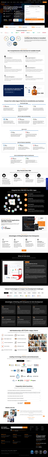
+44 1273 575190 (3, 437)
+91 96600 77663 (44, 0)
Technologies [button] (32, 2)
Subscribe (24, 427)
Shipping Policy (15, 450)
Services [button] (8, 2)
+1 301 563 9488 (39, 0)
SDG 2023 (42, 429)
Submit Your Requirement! (34, 19)
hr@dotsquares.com (38, 445)
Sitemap (37, 429)
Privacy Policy (34, 21)
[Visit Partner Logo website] (24, 365)
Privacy (6, 450)
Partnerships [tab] (20, 360)
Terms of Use (2, 450)
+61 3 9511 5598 (34, 0)
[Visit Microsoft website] (11, 365)
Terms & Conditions (10, 450)
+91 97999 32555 (38, 444)
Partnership (37, 428)
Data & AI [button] (14, 2)
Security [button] (18, 2)
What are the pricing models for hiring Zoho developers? (16, 398)
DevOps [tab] (29, 292)
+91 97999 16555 (3, 443)
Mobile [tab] (15, 292)
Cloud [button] (11, 2)
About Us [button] (40, 2)
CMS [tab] (42, 292)
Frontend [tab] (6, 292)
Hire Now (24, 250)
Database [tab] (20, 292)
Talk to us (27, 403)
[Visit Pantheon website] (35, 370)
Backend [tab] (11, 292)
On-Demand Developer (27, 2)
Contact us (44, 2)
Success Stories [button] (37, 2)
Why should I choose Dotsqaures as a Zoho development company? (17, 400)
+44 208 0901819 (29, 0)
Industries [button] (21, 2)
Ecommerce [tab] (34, 292)
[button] (41, 2)
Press (30, 428)
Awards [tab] (28, 360)
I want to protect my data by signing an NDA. (31, 17)
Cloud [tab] (25, 292)
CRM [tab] (39, 292)
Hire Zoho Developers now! (9, 92)
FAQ (30, 429)
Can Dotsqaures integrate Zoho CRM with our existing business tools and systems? (19, 390)
